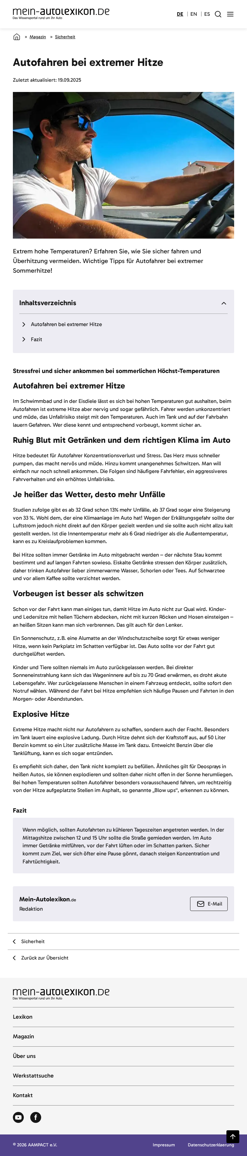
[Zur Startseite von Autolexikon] (61, 14)
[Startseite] (17, 37)
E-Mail (215, 904)
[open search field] (218, 14)
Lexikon (22, 1017)
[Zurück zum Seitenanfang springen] (232, 1136)
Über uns (24, 1056)
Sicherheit (65, 37)
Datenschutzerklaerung (211, 1145)
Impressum (164, 1145)
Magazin (38, 37)
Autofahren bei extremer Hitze (66, 324)
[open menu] (230, 14)
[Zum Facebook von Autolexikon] (35, 1118)
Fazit (36, 339)
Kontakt (23, 1095)
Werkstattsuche (33, 1076)
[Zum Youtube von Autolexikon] (18, 1118)
